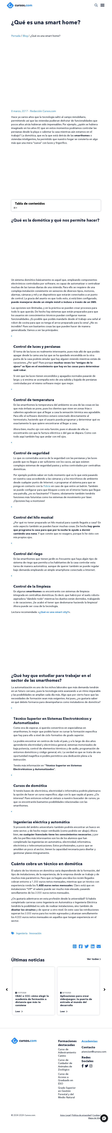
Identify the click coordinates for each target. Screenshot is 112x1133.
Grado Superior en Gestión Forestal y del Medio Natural (67, 1092)
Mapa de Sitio (94, 1118)
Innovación (35, 933)
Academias (90, 1041)
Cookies (96, 1115)
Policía (46, 486)
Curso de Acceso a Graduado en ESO (65, 1079)
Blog (25, 35)
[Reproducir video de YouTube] (56, 172)
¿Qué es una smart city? (54, 612)
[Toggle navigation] (102, 5)
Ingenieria (21, 933)
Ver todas (93, 959)
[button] (104, 1118)
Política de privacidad (81, 1115)
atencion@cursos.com (94, 1051)
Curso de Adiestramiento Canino (67, 1052)
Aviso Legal (65, 1115)
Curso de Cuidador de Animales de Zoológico (65, 1065)
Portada (15, 35)
